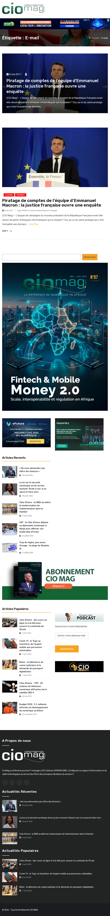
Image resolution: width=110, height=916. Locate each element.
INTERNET (21, 195)
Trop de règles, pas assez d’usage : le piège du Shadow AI (34, 545)
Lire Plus (33, 224)
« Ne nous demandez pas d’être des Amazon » (32, 470)
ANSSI (24, 210)
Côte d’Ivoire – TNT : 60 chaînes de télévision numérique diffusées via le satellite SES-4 (33, 688)
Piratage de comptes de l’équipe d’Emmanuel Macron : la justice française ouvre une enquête (51, 203)
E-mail (30, 210)
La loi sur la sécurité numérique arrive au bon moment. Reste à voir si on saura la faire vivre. (32, 487)
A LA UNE (9, 195)
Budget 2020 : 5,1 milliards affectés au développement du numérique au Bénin (33, 707)
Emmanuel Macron (41, 210)
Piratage (53, 210)
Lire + (5, 230)
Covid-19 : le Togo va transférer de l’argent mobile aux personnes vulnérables (30, 646)
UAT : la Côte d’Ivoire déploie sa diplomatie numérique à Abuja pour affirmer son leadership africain (33, 527)
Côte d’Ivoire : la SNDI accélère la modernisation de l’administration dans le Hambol (35, 507)
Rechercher (90, 257)
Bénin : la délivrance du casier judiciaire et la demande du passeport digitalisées (31, 667)
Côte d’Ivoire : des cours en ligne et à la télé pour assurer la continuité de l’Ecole (33, 625)
